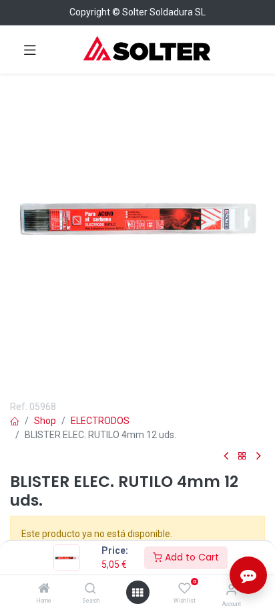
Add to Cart (190, 557)
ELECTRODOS (100, 420)
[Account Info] (231, 589)
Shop (45, 420)
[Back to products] (242, 456)
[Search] (90, 589)
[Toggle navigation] (30, 49)
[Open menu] (137, 593)
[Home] (44, 589)
